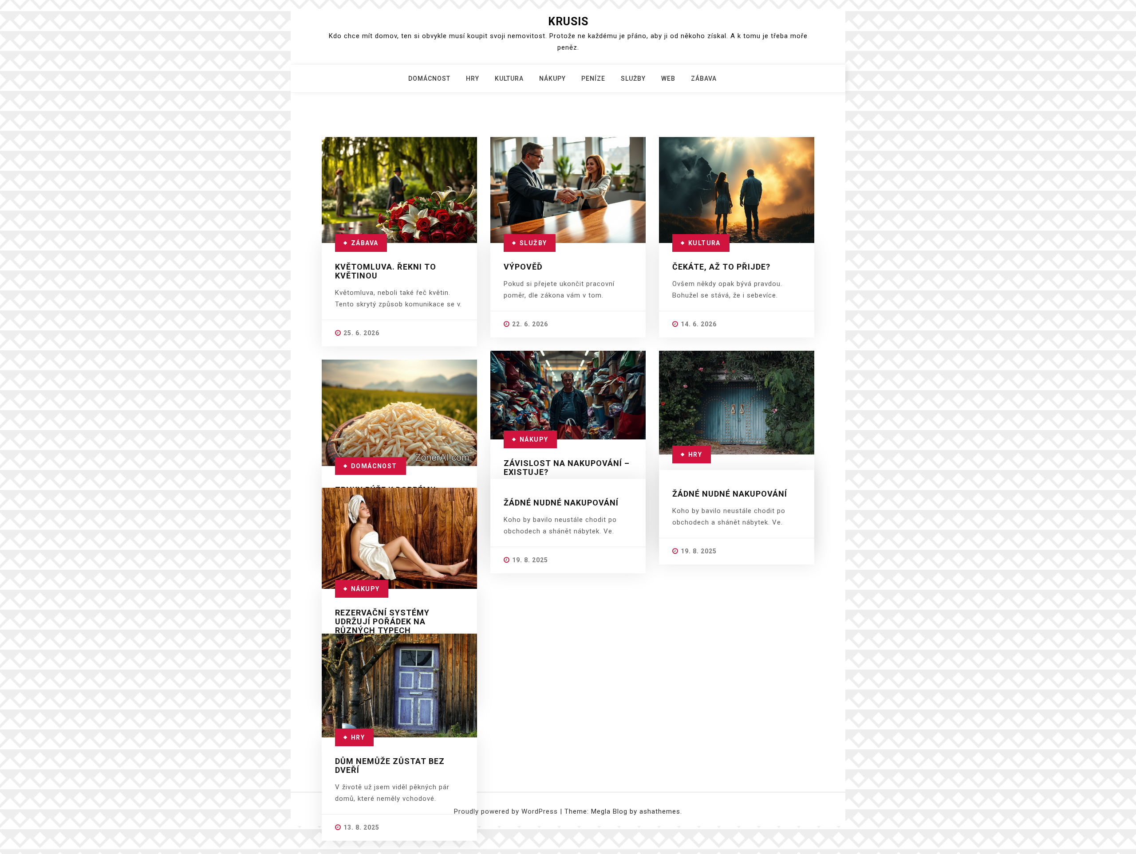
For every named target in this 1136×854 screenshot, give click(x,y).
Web (668, 78)
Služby (633, 78)
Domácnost (429, 78)
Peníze (593, 78)
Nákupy (552, 78)
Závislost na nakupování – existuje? (567, 467)
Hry (472, 78)
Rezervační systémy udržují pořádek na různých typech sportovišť (382, 626)
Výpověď (523, 266)
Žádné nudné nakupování (561, 502)
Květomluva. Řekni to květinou (385, 271)
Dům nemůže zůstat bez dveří (390, 765)
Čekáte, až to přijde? (721, 266)
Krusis (568, 21)
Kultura (509, 78)
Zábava (704, 78)
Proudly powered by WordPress (507, 811)
